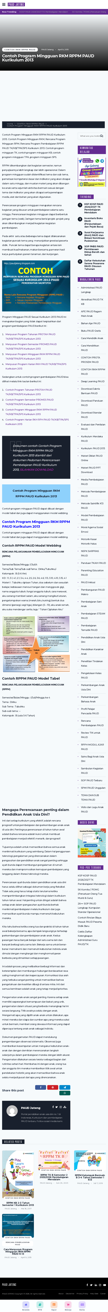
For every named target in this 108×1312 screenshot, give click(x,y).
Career (103, 1294)
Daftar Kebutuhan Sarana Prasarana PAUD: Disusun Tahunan (94, 264)
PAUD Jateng (47, 49)
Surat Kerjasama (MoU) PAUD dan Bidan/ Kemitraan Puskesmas (94, 236)
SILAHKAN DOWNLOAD (36, 469)
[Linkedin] (96, 1285)
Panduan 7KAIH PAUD (93, 563)
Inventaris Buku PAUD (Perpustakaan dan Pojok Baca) (93, 222)
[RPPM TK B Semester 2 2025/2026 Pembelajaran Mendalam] (54, 1160)
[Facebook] (87, 1285)
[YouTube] (104, 1285)
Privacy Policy (82, 1294)
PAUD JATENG (16, 4)
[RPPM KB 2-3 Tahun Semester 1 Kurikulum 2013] (18, 1174)
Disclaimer (70, 1294)
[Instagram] (100, 1285)
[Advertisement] (54, 91)
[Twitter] (91, 1285)
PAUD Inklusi (88, 582)
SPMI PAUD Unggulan (93, 788)
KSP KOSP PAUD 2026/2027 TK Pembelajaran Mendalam (34, 12)
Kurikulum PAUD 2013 (93, 448)
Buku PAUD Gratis (91, 331)
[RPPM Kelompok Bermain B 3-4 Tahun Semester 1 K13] (90, 1160)
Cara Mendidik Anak (92, 338)
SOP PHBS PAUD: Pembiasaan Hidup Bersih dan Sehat (94, 250)
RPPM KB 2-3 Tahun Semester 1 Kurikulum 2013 (18, 1204)
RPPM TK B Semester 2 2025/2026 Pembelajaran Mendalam (54, 1177)
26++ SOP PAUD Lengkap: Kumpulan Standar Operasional (89, 907)
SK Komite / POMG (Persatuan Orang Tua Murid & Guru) (90, 893)
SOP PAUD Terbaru (91, 780)
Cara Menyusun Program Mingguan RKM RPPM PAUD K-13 (18, 1251)
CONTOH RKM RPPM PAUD (20, 49)
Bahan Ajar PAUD (90, 323)
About (61, 1294)
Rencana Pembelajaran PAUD (18, 1244)
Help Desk (94, 1294)
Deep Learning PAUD (92, 381)
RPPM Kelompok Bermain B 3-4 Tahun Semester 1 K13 (90, 1177)
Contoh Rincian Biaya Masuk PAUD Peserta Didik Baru (90, 921)
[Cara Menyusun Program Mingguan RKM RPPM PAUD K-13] (18, 1226)
